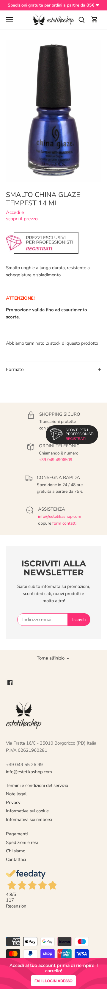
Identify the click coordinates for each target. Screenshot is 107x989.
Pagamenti (17, 834)
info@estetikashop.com (59, 516)
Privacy (13, 802)
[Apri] (9, 19)
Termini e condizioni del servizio (37, 785)
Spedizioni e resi (22, 842)
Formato (15, 369)
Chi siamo (15, 851)
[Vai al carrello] (94, 20)
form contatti (64, 523)
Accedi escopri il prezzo (22, 215)
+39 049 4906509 (55, 460)
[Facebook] (9, 682)
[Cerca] (81, 20)
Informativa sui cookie (27, 811)
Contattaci (16, 859)
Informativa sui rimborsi (29, 819)
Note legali (16, 794)
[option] (53, 111)
